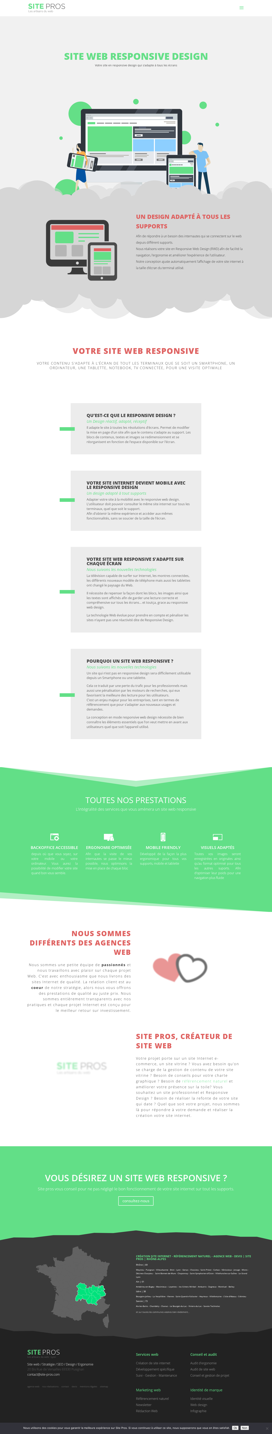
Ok (235, 1427)
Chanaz (164, 1306)
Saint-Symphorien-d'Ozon (202, 1273)
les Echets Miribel (187, 1286)
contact (65, 1386)
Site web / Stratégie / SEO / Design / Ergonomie (60, 1364)
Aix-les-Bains (142, 1306)
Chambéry (154, 1306)
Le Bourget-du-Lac (178, 1306)
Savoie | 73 (142, 1301)
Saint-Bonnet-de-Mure (165, 1273)
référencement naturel (205, 1081)
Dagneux (212, 1286)
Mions (245, 1269)
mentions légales (88, 1386)
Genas (185, 1269)
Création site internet (153, 1256)
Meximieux (161, 1286)
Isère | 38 (141, 1291)
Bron (172, 1269)
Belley (231, 1286)
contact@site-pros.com (43, 1374)
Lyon (178, 1269)
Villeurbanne (162, 1269)
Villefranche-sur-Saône (226, 1273)
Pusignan (150, 1269)
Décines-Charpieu (144, 1273)
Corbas (216, 1269)
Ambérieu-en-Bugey (145, 1286)
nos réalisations (50, 1386)
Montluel (222, 1286)
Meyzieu (140, 1269)
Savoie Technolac (212, 1306)
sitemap (104, 1386)
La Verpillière (159, 1296)
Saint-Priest (206, 1269)
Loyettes (173, 1286)
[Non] (267, 1428)
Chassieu (194, 1269)
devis (238, 1256)
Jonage (237, 1269)
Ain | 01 (140, 1281)
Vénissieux (227, 1269)
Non (244, 1427)
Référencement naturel (152, 1398)
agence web (222, 1256)
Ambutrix (202, 1286)
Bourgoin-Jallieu (143, 1296)
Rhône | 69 (142, 1264)
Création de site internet (153, 1363)
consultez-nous (135, 1200)
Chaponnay (183, 1273)
